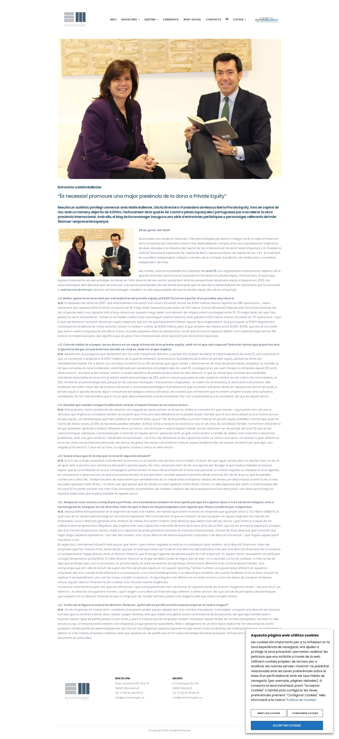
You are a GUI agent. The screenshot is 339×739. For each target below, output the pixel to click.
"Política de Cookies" (301, 700)
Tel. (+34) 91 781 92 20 (185, 693)
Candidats (171, 19)
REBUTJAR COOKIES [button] (269, 713)
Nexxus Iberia (215, 207)
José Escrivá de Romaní (76, 290)
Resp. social (192, 19)
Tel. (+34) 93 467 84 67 (129, 693)
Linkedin (227, 19)
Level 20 (210, 271)
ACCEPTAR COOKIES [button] (287, 725)
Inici (113, 19)
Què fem (149, 19)
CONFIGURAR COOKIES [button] (305, 713)
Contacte (213, 19)
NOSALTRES (129, 19)
